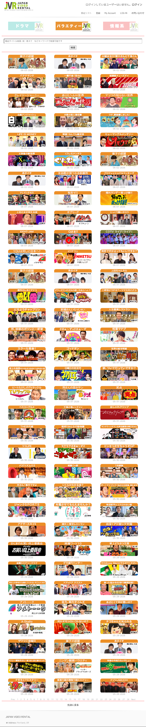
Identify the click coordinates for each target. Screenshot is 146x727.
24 (110, 699)
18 (83, 699)
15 (70, 699)
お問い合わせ (137, 13)
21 (97, 699)
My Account (110, 13)
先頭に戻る (73, 704)
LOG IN (123, 13)
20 (92, 699)
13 (61, 699)
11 (52, 699)
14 (66, 699)
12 (57, 699)
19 (88, 699)
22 (101, 699)
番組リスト (86, 13)
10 (48, 699)
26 (119, 699)
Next (133, 699)
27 (123, 699)
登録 (98, 13)
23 (106, 699)
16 (75, 699)
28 (128, 699)
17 (79, 699)
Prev (13, 699)
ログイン (137, 4)
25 (114, 699)
